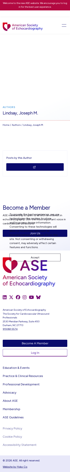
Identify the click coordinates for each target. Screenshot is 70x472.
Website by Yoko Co (15, 466)
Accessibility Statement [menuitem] (20, 445)
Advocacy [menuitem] (9, 392)
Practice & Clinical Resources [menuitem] (23, 376)
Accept (35, 257)
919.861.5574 (10, 329)
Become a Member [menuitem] (35, 343)
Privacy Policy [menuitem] (12, 428)
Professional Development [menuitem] (21, 384)
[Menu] (60, 25)
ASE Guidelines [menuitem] (13, 417)
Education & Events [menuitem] (16, 368)
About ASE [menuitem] (10, 401)
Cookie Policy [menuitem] (12, 437)
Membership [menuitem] (11, 409)
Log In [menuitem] (35, 353)
